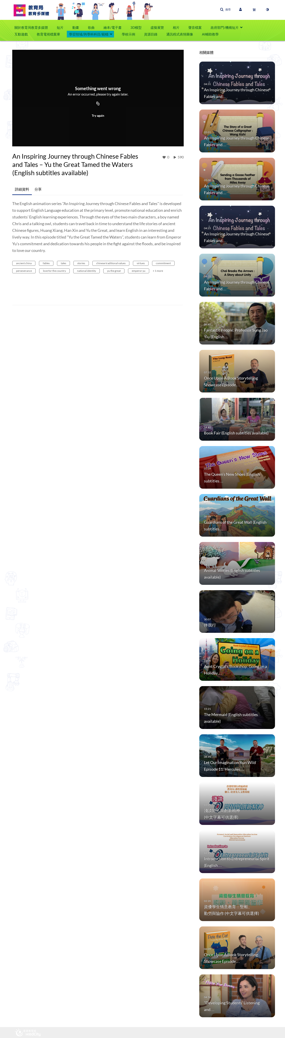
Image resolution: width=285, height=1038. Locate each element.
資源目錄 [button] (150, 34)
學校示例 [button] (128, 34)
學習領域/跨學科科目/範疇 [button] (88, 34)
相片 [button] (176, 27)
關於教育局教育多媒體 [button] (31, 27)
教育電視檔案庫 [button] (48, 34)
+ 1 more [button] (158, 270)
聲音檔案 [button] (195, 27)
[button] (225, 10)
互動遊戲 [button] (21, 34)
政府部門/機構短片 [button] (225, 27)
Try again (98, 115)
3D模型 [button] (136, 27)
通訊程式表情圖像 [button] (179, 34)
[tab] (22, 189)
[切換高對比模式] (267, 10)
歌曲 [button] (91, 27)
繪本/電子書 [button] (113, 27)
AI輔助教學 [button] (210, 34)
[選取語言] (254, 10)
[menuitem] (33, 27)
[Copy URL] (98, 103)
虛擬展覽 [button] (157, 27)
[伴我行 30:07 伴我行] (237, 611)
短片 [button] (60, 27)
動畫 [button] (75, 27)
